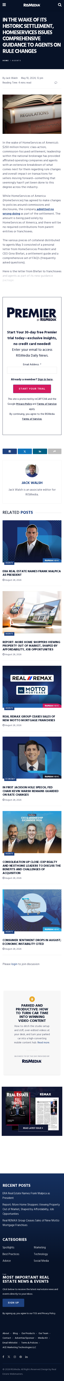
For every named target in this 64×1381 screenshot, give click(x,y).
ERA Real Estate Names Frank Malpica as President (32, 573)
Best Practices (11, 1254)
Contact (7, 1338)
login (14, 964)
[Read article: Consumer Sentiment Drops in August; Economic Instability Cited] (32, 910)
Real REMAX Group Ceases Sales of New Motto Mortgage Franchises (29, 718)
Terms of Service (46, 404)
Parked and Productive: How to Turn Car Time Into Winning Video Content (32, 1013)
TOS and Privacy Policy (44, 1313)
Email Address (32, 364)
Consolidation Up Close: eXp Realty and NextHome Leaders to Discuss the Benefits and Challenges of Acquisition (32, 868)
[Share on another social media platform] (55, 451)
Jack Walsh (32, 483)
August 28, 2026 (13, 580)
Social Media (41, 1261)
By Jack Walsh (10, 78)
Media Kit (43, 1338)
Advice (7, 1261)
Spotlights (8, 1247)
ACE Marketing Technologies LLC (19, 1347)
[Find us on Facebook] (3, 1357)
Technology (41, 1254)
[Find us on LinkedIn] (26, 1357)
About (6, 1333)
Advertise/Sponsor (24, 1338)
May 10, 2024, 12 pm (32, 78)
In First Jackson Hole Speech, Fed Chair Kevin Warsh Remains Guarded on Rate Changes (31, 791)
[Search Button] (59, 5)
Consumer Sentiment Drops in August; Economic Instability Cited (32, 942)
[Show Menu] (4, 5)
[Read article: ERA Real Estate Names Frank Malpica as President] (32, 541)
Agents (16, 60)
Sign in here (45, 379)
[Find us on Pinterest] (20, 1357)
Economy (10, 779)
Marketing (40, 1247)
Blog (15, 1333)
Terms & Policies (29, 1343)
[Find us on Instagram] (15, 1357)
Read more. (44, 1043)
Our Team (43, 1333)
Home (6, 60)
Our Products (28, 1333)
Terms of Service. (32, 419)
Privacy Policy (24, 404)
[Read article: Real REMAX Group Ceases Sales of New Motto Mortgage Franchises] (32, 687)
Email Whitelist (10, 1343)
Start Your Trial (32, 389)
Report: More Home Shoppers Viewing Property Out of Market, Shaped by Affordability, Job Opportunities (31, 646)
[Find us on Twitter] (9, 1357)
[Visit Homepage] (32, 5)
